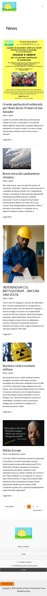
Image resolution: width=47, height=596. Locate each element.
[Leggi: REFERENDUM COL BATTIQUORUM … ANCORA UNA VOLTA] (23, 254)
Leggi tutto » (7, 139)
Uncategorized (13, 454)
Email (23, 554)
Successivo (38, 510)
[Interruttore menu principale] (42, 6)
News (5, 115)
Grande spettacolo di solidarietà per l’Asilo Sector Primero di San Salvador (23, 108)
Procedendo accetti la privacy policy (24, 566)
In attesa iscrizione (24, 562)
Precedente (8, 506)
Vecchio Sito (7, 584)
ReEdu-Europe (12, 450)
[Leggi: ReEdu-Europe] (23, 433)
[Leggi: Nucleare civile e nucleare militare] (17, 352)
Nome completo (23, 546)
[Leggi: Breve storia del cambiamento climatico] (17, 158)
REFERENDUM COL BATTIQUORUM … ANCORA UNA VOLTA (21, 291)
